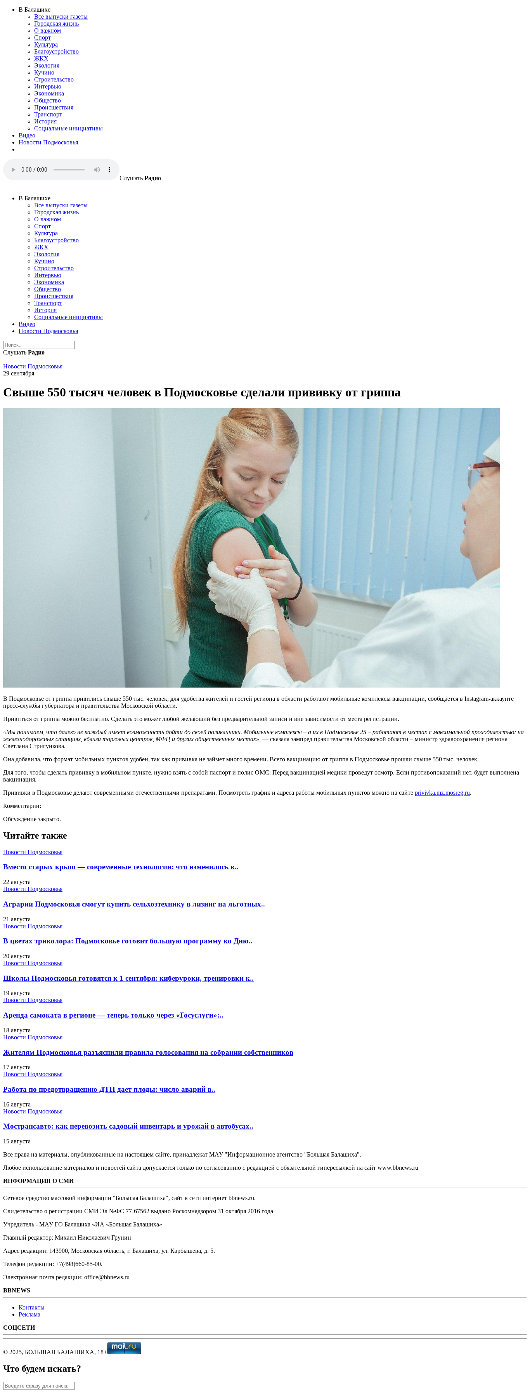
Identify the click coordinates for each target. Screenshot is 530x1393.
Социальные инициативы (68, 128)
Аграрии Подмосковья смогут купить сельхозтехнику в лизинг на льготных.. (134, 904)
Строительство (54, 79)
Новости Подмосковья (48, 142)
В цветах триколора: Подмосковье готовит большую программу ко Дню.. (128, 941)
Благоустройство (56, 51)
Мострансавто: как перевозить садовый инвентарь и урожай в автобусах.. (128, 1126)
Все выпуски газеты (61, 16)
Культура (46, 44)
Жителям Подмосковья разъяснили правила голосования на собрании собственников (148, 1052)
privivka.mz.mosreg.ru (442, 792)
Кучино (44, 72)
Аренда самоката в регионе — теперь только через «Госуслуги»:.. (113, 1015)
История (45, 121)
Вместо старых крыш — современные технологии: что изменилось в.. (120, 867)
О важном (47, 30)
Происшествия (53, 107)
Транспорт (48, 114)
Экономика (49, 93)
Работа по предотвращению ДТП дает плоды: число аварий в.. (109, 1089)
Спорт (42, 37)
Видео (27, 135)
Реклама (29, 1314)
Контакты (32, 1307)
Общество (47, 100)
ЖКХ (41, 58)
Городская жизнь (56, 23)
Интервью (47, 86)
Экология (46, 65)
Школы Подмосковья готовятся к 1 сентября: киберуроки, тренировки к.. (128, 978)
